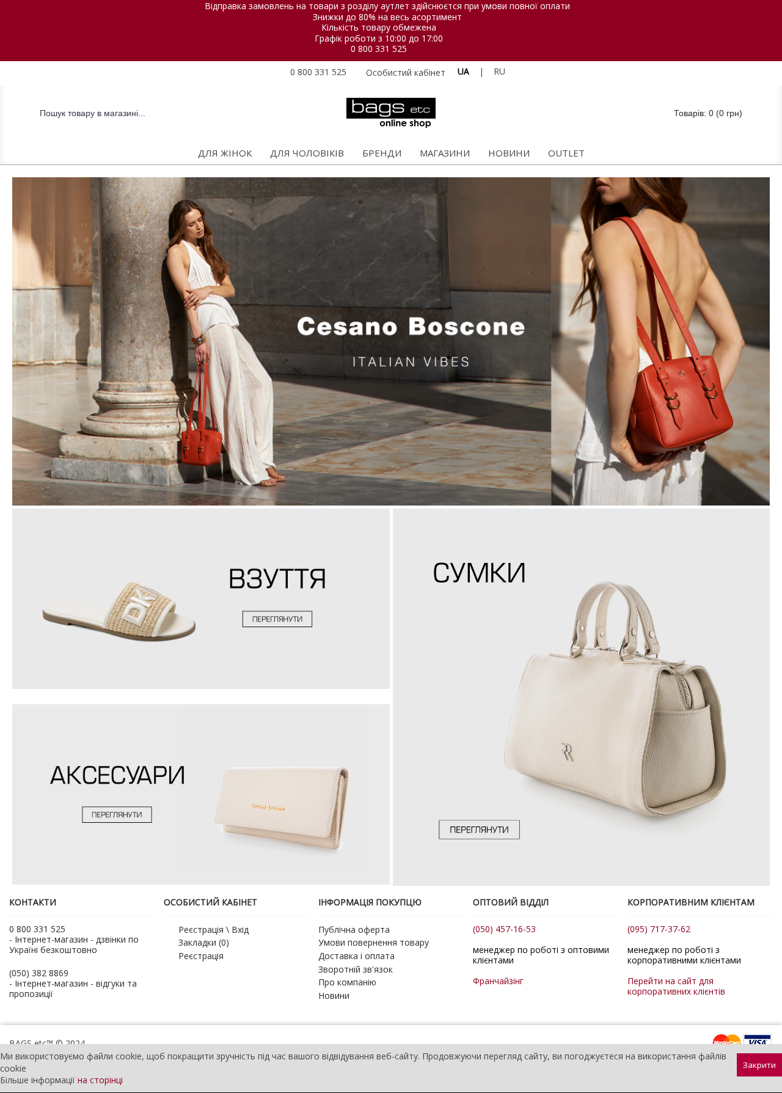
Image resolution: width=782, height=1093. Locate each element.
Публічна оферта (354, 929)
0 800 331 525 (379, 48)
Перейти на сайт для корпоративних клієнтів (676, 986)
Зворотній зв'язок (355, 969)
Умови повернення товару (373, 942)
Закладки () (203, 942)
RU (499, 71)
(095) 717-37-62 (658, 929)
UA (463, 71)
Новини (333, 995)
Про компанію (347, 982)
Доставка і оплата (356, 956)
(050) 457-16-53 (504, 929)
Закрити (759, 1064)
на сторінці (100, 1080)
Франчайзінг (498, 981)
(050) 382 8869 (38, 973)
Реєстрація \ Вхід (213, 929)
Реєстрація (201, 956)
